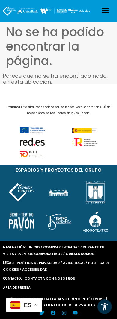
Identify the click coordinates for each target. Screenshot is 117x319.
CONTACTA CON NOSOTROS (50, 278)
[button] (105, 10)
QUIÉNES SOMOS (80, 253)
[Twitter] (42, 313)
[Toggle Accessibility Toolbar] (104, 306)
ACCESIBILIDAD (34, 269)
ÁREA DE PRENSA (17, 287)
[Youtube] (75, 313)
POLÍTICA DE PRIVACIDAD (38, 262)
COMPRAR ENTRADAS (61, 247)
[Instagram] (64, 313)
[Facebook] (53, 313)
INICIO (34, 247)
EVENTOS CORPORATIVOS (39, 253)
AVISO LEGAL (74, 262)
